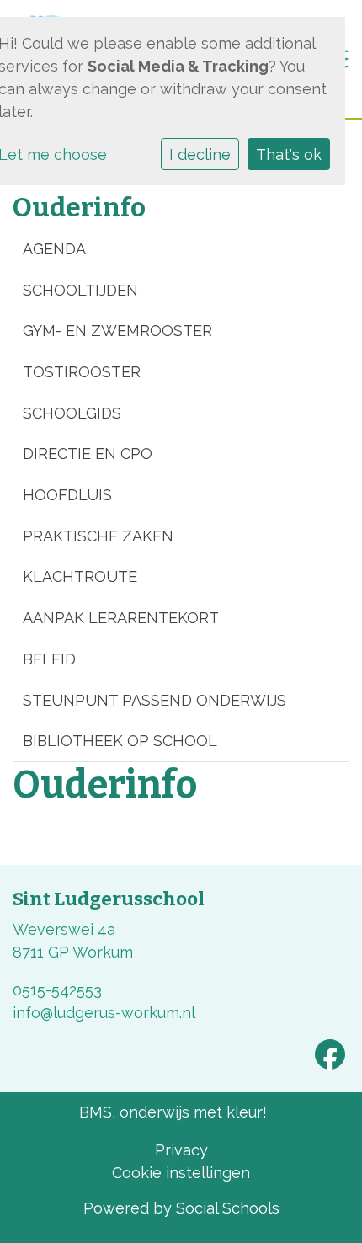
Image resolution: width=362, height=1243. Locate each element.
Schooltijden (80, 290)
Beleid (49, 659)
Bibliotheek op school (120, 741)
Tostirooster (82, 372)
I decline (200, 154)
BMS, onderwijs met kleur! (173, 1112)
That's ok (289, 154)
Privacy (181, 1150)
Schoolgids (72, 413)
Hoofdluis (67, 495)
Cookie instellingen (181, 1173)
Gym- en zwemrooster (117, 330)
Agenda (54, 249)
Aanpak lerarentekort (121, 618)
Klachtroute (80, 576)
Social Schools (227, 1208)
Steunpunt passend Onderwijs (154, 700)
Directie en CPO (87, 453)
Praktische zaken (98, 536)
